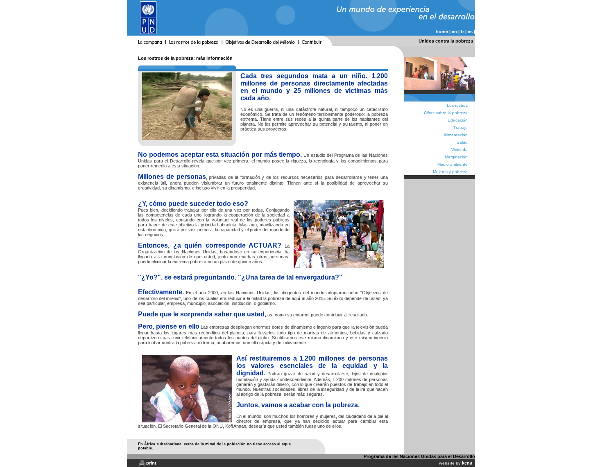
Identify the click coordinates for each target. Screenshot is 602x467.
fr (462, 31)
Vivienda (459, 149)
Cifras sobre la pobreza (446, 113)
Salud (462, 142)
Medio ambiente (452, 164)
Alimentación (456, 135)
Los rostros (457, 105)
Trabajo (460, 127)
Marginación (456, 157)
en (454, 31)
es (470, 31)
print (151, 462)
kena (467, 462)
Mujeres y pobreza (450, 171)
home (442, 31)
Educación (458, 120)
